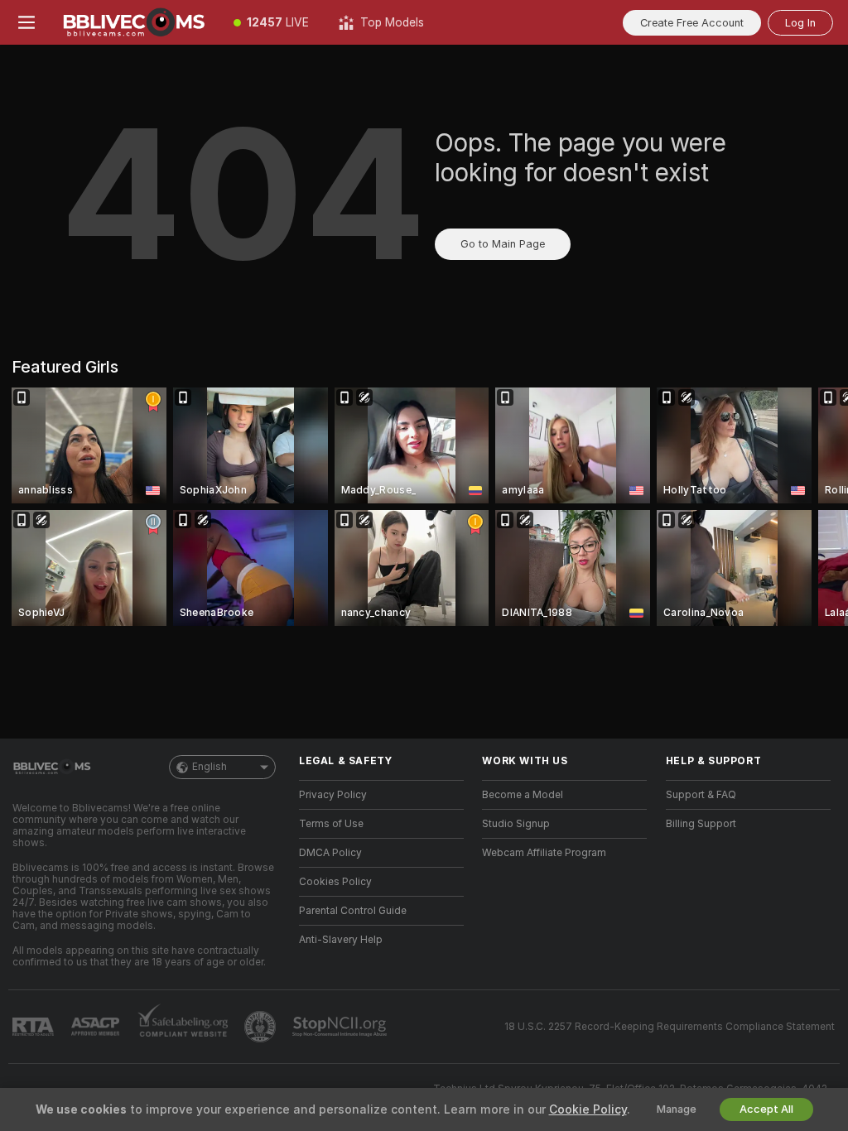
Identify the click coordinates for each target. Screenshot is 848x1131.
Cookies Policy (335, 882)
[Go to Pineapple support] (261, 1026)
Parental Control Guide (353, 911)
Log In (800, 23)
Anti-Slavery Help (341, 940)
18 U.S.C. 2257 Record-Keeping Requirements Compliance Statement (669, 1026)
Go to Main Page (502, 244)
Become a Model (522, 795)
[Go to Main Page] (136, 22)
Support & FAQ (701, 795)
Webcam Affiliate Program (544, 853)
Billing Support (701, 824)
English (209, 766)
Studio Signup (516, 824)
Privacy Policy (333, 795)
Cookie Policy (588, 1109)
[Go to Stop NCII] (341, 1027)
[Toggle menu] (26, 22)
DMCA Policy (330, 853)
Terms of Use (331, 824)
